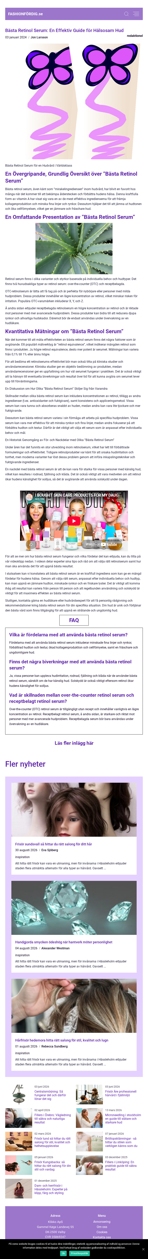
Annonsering (101, 1222)
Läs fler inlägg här (74, 743)
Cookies (102, 1232)
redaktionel (135, 36)
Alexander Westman (55, 948)
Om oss (102, 1227)
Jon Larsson (39, 37)
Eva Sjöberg (49, 850)
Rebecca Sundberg (54, 1046)
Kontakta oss (102, 1237)
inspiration (22, 857)
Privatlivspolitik (79, 1253)
